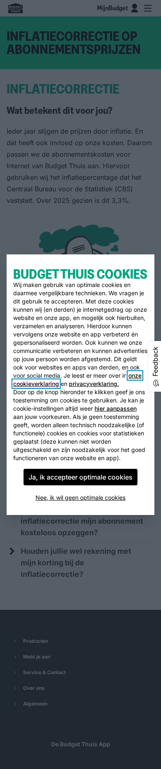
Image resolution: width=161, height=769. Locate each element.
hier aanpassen (116, 408)
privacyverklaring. (94, 383)
